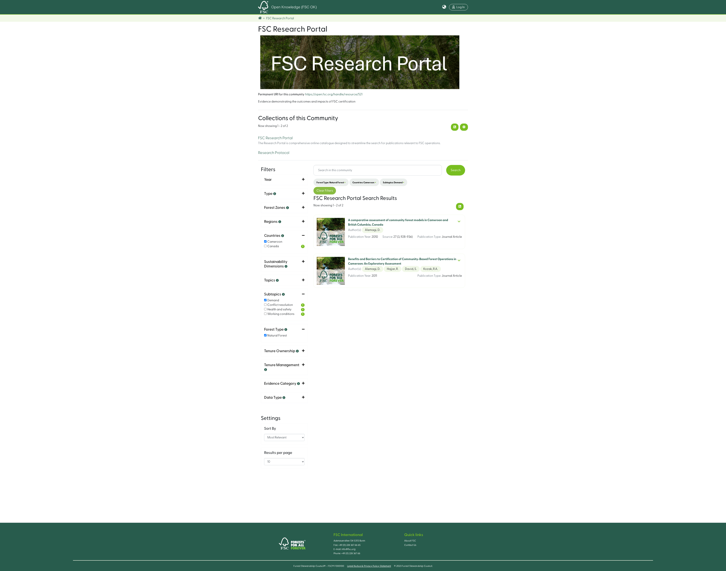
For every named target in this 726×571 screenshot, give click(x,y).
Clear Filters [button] (324, 190)
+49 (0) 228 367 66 (350, 553)
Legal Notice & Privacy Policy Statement (369, 566)
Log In (460, 7)
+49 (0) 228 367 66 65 (349, 545)
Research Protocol (273, 153)
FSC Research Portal (275, 138)
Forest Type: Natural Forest (331, 182)
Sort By (270, 428)
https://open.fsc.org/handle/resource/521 (333, 94)
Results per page (278, 453)
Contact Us (410, 545)
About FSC (410, 541)
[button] (444, 7)
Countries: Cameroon (364, 182)
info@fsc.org (348, 549)
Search (456, 170)
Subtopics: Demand (393, 182)
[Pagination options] (464, 127)
